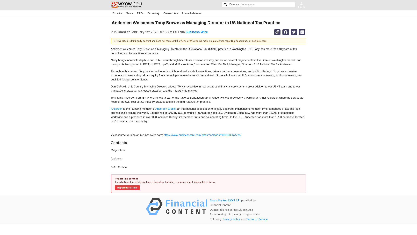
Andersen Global (165, 108)
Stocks (117, 13)
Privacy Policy (231, 219)
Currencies (170, 13)
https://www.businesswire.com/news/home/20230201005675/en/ (202, 135)
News (129, 13)
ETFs (140, 13)
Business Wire (197, 32)
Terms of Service (257, 219)
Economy (153, 13)
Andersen (116, 108)
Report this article (127, 187)
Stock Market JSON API (225, 200)
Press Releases (191, 13)
